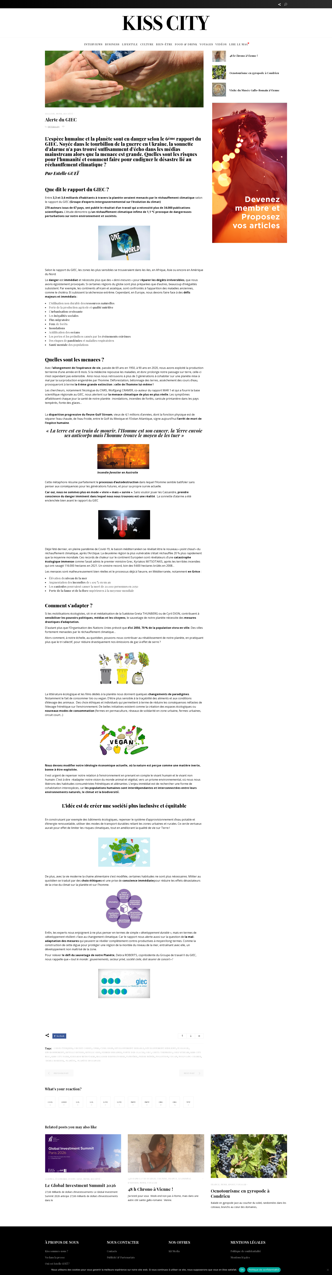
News (59, 113)
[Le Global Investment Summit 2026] (83, 1153)
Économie (61, 1178)
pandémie (131, 1056)
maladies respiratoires (110, 1056)
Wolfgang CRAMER (190, 1056)
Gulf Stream (181, 1052)
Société (68, 113)
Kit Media (174, 1251)
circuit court (82, 1048)
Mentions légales (240, 1257)
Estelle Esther (75, 1052)
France (172, 1178)
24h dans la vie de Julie (142, 1178)
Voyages (152, 1182)
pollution (162, 1056)
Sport (231, 1184)
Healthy (50, 113)
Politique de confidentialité (245, 1251)
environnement (54, 1052)
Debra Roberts (54, 1060)
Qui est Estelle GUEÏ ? (57, 1263)
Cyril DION (106, 1048)
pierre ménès (146, 1056)
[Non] (327, 1270)
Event (71, 1178)
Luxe (79, 1178)
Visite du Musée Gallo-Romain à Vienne (254, 90)
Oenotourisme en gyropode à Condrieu (254, 73)
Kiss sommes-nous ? (56, 1251)
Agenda (49, 1178)
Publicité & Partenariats (121, 1257)
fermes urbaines (112, 1052)
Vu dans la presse (55, 1257)
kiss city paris (60, 1056)
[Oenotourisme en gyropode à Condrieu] (219, 72)
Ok (242, 1269)
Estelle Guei (92, 1052)
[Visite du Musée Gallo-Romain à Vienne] (219, 89)
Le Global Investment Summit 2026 (80, 1185)
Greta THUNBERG (162, 1052)
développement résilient (160, 1048)
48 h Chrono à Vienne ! (243, 55)
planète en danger (88, 1060)
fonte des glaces (133, 1052)
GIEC (148, 1052)
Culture (162, 1178)
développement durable (129, 1048)
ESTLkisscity (54, 126)
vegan (173, 1056)
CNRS (96, 1048)
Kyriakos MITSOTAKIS (82, 1056)
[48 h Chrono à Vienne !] (219, 54)
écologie (183, 1048)
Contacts (112, 1251)
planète (70, 1060)
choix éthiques (63, 1048)
